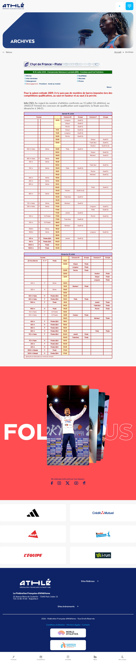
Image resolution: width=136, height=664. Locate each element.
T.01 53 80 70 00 (20, 599)
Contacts (86, 625)
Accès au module (54, 84)
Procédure (43, 84)
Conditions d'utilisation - (56, 625)
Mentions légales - (74, 625)
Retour (109, 87)
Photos (81, 81)
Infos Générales (31, 78)
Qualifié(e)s (83, 76)
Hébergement (31, 81)
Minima (28, 76)
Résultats (82, 78)
